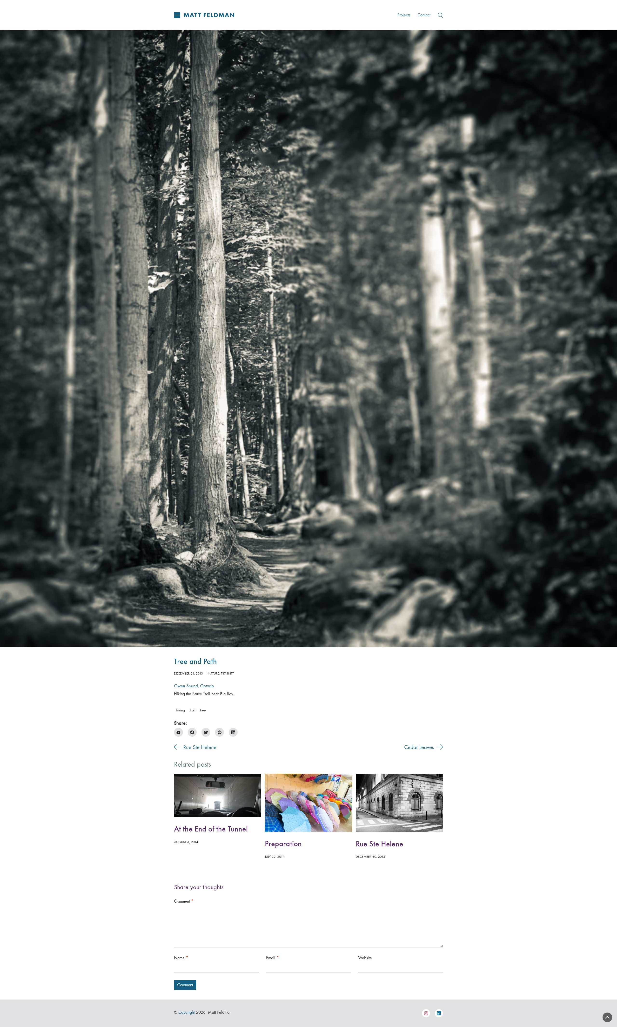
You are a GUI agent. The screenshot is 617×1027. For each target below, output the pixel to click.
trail (192, 710)
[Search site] (440, 15)
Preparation (283, 843)
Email (272, 957)
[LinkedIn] (233, 732)
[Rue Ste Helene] (399, 803)
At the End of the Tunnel (211, 829)
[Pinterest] (219, 732)
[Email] (178, 732)
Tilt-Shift (227, 673)
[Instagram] (426, 1013)
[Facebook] (192, 732)
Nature (213, 673)
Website (365, 957)
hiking (180, 710)
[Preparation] (308, 803)
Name (181, 957)
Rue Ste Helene (379, 844)
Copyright (186, 1012)
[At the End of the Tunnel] (217, 795)
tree (203, 710)
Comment (184, 901)
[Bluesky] (205, 732)
